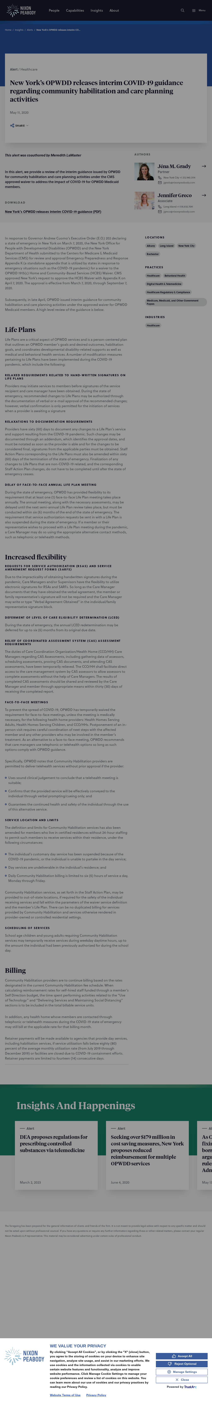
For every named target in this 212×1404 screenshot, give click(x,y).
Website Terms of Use (65, 1395)
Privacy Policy (96, 1395)
